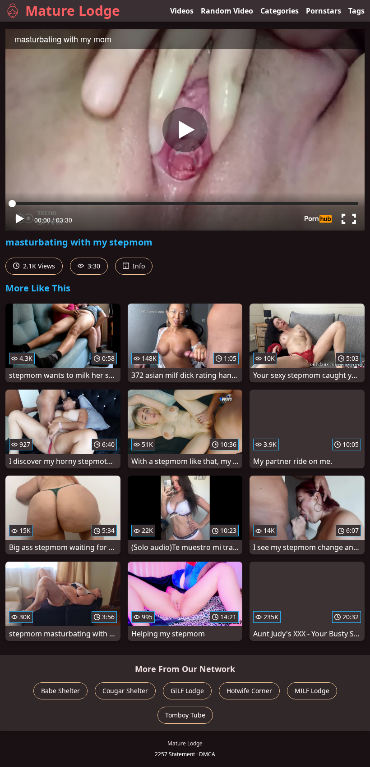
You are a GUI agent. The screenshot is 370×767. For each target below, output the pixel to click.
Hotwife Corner (249, 690)
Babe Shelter (60, 690)
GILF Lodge (187, 690)
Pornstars (323, 11)
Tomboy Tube (185, 715)
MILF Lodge (312, 690)
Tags (356, 11)
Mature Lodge (72, 10)
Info (138, 266)
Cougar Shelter (125, 690)
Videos (182, 11)
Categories (279, 11)
